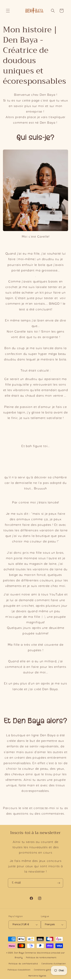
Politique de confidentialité (23, 963)
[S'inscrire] (58, 883)
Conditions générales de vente (50, 970)
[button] (8, 10)
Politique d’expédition (19, 970)
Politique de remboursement (41, 957)
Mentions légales (37, 975)
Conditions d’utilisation (53, 963)
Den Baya (19, 953)
